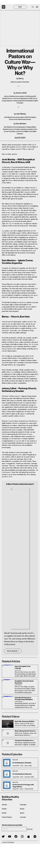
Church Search (7, 817)
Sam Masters (21, 123)
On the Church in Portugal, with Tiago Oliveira (23, 786)
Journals (23, 817)
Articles (4, 805)
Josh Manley (21, 114)
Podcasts (23, 805)
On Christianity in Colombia (21, 763)
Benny (21, 78)
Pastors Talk (15, 759)
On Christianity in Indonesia (21, 774)
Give (20, 7)
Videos (4, 809)
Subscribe (29, 829)
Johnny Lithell (21, 93)
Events (4, 813)
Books (22, 809)
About (22, 813)
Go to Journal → (13, 651)
